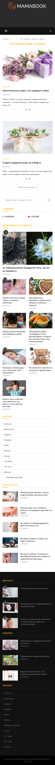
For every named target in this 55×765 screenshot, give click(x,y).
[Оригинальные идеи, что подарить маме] (27, 65)
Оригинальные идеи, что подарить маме (26, 90)
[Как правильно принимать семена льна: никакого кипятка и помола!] (40, 287)
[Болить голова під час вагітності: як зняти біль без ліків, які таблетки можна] (10, 623)
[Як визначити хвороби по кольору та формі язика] (40, 357)
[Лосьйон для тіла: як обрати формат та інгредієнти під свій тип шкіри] (10, 512)
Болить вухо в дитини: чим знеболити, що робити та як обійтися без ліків (13, 403)
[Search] (50, 31)
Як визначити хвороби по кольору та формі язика (40, 369)
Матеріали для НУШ (15, 477)
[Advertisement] (27, 19)
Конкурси (8, 440)
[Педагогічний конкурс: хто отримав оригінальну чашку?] (10, 675)
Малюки (7, 451)
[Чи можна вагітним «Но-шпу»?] (10, 592)
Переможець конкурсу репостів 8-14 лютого (35, 642)
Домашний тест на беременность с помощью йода (36, 605)
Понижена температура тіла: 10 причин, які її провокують (13, 370)
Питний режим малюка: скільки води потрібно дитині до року (34, 493)
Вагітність (8, 424)
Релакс (7, 456)
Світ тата (7, 467)
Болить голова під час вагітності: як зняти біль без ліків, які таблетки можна (35, 621)
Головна (6, 39)
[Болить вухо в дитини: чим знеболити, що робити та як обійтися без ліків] (14, 388)
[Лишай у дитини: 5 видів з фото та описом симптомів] (14, 287)
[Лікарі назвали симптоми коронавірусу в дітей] (14, 320)
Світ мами (8, 461)
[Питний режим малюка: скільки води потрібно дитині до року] (10, 496)
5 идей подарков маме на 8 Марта (22, 162)
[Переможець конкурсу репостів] (10, 660)
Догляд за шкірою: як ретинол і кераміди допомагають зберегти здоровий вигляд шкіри (35, 556)
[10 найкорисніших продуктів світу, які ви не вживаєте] (27, 248)
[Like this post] (26, 110)
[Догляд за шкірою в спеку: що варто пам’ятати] (10, 542)
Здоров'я (7, 435)
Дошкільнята (9, 429)
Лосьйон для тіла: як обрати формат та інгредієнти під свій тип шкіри (36, 510)
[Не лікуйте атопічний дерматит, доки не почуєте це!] (10, 527)
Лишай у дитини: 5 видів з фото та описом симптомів (14, 300)
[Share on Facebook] (29, 110)
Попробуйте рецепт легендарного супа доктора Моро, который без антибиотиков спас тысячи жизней (40, 336)
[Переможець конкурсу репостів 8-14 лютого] (10, 645)
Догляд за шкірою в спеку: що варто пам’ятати (34, 540)
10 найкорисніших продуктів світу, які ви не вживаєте (26, 269)
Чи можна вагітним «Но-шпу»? (34, 588)
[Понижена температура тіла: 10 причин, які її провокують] (14, 357)
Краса (6, 445)
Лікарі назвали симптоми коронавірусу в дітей (14, 333)
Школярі (7, 472)
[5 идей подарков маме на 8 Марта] (27, 137)
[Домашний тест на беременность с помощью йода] (10, 608)
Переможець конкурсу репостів (34, 656)
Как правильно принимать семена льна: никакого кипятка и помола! (40, 301)
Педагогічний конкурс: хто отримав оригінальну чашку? (33, 673)
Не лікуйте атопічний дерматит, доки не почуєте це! (34, 524)
